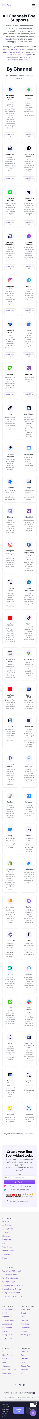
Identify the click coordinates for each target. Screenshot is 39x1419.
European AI (7, 1335)
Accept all (19, 1410)
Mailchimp (25, 1324)
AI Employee (7, 1229)
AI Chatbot (6, 1225)
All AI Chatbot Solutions (12, 1296)
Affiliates (24, 1370)
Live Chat (6, 1236)
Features (6, 1221)
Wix (22, 1317)
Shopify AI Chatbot (10, 1274)
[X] (15, 1385)
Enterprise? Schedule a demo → (20, 1201)
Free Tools (6, 1373)
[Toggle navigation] (34, 5)
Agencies (6, 1331)
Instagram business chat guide (19, 54)
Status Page (26, 1366)
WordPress (25, 1309)
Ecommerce (7, 1309)
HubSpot (24, 1320)
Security (24, 1359)
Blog (4, 1351)
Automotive (7, 1324)
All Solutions (7, 1338)
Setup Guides (7, 1359)
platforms (28, 42)
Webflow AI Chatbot (10, 1278)
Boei (8, 5)
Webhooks (25, 1328)
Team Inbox (7, 1247)
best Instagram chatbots (13, 52)
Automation (7, 1254)
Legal (23, 1362)
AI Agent (6, 1232)
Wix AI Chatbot (8, 1282)
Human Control (8, 1251)
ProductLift (25, 1373)
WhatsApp (6, 1240)
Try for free (19, 1182)
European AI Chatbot (11, 1293)
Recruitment (7, 1328)
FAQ (4, 1362)
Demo (4, 1258)
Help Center (7, 1355)
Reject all (31, 1410)
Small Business (8, 1320)
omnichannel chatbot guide (19, 60)
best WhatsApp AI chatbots (14, 49)
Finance (5, 1317)
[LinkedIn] (19, 1385)
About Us (25, 1351)
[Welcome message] (33, 1413)
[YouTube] (23, 1385)
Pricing (5, 1243)
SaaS (4, 1313)
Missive (24, 1331)
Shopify (24, 1313)
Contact (24, 1355)
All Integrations (27, 1335)
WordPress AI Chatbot (11, 1271)
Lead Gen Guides (9, 1370)
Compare (6, 1366)
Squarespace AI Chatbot (12, 1285)
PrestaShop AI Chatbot (11, 1289)
